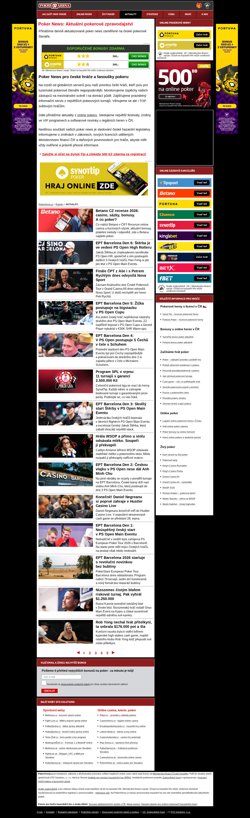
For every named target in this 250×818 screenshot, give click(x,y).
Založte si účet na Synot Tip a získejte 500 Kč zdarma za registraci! (94, 154)
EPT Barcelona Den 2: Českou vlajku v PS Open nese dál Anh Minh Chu (122, 469)
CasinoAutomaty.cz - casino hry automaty (120, 737)
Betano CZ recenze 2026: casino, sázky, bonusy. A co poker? (117, 215)
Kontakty (50, 812)
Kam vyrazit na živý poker (175, 454)
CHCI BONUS (139, 56)
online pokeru (87, 115)
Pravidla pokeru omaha (174, 398)
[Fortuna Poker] (227, 132)
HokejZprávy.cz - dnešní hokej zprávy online (67, 732)
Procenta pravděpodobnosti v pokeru (181, 370)
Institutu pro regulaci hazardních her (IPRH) (109, 777)
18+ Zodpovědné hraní (153, 812)
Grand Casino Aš (171, 476)
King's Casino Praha (173, 471)
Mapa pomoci (133, 804)
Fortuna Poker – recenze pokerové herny (183, 320)
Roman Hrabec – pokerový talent (179, 493)
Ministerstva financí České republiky (170, 774)
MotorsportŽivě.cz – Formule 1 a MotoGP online (68, 743)
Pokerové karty (170, 460)
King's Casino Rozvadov (175, 465)
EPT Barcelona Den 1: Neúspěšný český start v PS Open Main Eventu (116, 529)
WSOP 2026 (169, 487)
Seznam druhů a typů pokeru (177, 403)
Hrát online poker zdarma (175, 426)
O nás (40, 812)
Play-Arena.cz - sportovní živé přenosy (119, 743)
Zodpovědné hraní (172, 777)
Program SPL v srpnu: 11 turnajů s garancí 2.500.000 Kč (115, 376)
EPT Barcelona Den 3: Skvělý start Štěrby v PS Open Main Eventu (121, 408)
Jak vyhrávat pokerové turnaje (177, 376)
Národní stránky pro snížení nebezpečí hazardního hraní (169, 804)
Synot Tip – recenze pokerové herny (180, 314)
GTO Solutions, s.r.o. (181, 812)
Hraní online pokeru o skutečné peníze (182, 437)
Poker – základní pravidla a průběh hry (182, 359)
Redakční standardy (68, 812)
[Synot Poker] (183, 106)
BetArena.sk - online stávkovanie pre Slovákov (68, 748)
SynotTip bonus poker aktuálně (178, 337)
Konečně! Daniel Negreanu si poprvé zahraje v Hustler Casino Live (119, 501)
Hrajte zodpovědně (47, 789)
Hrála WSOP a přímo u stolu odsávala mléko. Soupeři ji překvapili (120, 440)
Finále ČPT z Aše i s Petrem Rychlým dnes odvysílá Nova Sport (121, 275)
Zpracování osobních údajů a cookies (120, 812)
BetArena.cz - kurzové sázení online (63, 715)
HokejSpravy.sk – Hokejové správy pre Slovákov (69, 763)
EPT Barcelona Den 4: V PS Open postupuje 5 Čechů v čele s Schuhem (122, 340)
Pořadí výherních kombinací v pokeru (181, 365)
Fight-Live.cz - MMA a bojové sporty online (66, 721)
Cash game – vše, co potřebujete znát (181, 381)
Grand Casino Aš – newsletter (177, 482)
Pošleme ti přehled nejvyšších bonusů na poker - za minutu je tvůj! (88, 670)
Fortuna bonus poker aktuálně (177, 342)
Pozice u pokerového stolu (176, 392)
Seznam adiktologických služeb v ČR (107, 804)
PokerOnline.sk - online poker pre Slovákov (121, 763)
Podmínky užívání (90, 812)
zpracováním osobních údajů (75, 684)
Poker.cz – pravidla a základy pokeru (118, 715)
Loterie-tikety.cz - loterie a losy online (118, 732)
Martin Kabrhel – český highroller (179, 504)
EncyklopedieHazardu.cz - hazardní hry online (123, 726)
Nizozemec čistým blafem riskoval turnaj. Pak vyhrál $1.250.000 (118, 594)
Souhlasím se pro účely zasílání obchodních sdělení (87, 684)
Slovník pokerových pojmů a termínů (181, 387)
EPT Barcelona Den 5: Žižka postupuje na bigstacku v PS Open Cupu (120, 307)
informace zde (103, 793)
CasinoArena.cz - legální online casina (119, 721)
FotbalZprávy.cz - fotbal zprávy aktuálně (64, 726)
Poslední (113, 652)
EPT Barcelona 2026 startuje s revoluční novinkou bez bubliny (120, 562)
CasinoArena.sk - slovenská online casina (120, 757)
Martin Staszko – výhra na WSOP (179, 498)
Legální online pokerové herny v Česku (182, 421)
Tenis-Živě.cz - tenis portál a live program (65, 737)
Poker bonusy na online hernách (179, 432)
